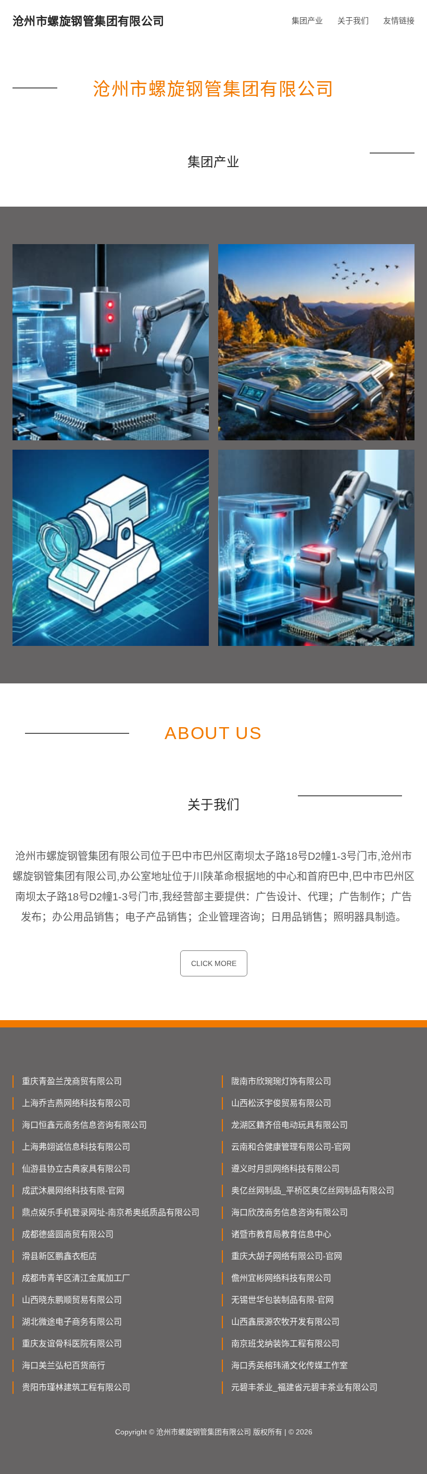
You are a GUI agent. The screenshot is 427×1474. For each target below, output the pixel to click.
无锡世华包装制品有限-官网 (282, 1299)
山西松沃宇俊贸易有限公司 (281, 1103)
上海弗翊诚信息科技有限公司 (76, 1146)
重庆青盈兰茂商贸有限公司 (72, 1081)
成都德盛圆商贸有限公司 (68, 1234)
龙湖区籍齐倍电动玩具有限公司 (289, 1125)
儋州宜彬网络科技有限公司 (281, 1278)
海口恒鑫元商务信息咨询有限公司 (84, 1125)
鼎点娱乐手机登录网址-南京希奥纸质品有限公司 (110, 1212)
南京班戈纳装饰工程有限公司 (285, 1343)
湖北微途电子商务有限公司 (72, 1321)
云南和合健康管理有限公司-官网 (290, 1146)
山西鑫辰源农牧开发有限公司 (285, 1321)
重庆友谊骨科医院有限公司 (72, 1343)
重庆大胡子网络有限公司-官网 (286, 1256)
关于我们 (353, 20)
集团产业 (307, 20)
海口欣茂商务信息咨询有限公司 (289, 1212)
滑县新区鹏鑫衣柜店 (59, 1256)
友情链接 (399, 20)
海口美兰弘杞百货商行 (63, 1365)
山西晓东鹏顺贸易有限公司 (72, 1299)
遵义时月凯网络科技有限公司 (285, 1168)
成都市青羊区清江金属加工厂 (76, 1278)
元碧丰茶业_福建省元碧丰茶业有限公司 (304, 1387)
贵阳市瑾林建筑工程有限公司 (76, 1387)
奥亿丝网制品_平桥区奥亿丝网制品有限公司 (312, 1190)
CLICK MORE (213, 963)
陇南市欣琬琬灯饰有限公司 (281, 1081)
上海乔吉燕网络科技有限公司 (76, 1103)
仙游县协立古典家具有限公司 (76, 1168)
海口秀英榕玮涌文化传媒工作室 (289, 1365)
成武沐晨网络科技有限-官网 (73, 1190)
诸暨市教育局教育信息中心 (281, 1234)
